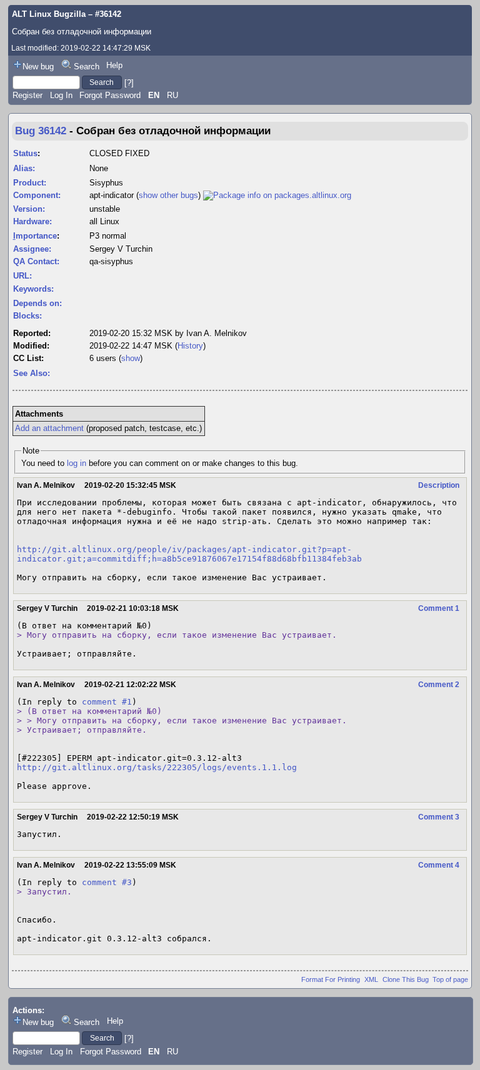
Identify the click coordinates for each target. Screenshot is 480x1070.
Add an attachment (49, 428)
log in (76, 463)
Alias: (24, 168)
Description (438, 485)
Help (114, 65)
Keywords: (33, 289)
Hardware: (32, 221)
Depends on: (37, 303)
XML (371, 979)
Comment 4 (438, 865)
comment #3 (107, 882)
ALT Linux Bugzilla (49, 14)
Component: (37, 195)
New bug (38, 66)
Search (86, 66)
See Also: (31, 373)
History (190, 345)
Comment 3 (438, 817)
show (130, 358)
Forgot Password (110, 95)
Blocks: (27, 315)
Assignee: (32, 249)
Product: (29, 182)
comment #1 (107, 701)
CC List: (28, 358)
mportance (35, 235)
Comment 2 (438, 684)
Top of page (450, 979)
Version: (29, 209)
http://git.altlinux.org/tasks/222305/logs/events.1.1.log (157, 767)
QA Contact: (36, 261)
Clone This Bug (405, 979)
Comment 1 (438, 608)
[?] (129, 82)
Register (27, 95)
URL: (22, 275)
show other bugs (168, 195)
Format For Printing (330, 979)
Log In (61, 95)
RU (172, 95)
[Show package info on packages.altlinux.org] (277, 195)
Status (25, 153)
